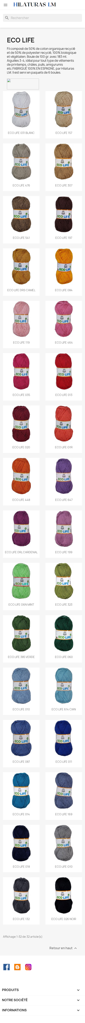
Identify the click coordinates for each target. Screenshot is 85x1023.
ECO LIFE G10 (64, 866)
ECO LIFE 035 (21, 395)
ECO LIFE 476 (21, 185)
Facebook (6, 967)
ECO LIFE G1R (64, 447)
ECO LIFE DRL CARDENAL (21, 552)
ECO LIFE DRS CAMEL (21, 290)
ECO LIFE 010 (21, 709)
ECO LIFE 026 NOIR (63, 919)
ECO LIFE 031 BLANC (21, 133)
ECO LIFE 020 (21, 447)
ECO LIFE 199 (63, 552)
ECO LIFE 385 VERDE (21, 657)
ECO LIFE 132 (21, 919)
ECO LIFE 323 (63, 604)
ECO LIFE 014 (21, 814)
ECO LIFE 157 (64, 133)
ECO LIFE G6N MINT (21, 604)
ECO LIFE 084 (64, 290)
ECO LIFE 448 (21, 500)
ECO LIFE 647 (64, 500)
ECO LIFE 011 (64, 762)
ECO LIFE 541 (21, 238)
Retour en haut (63, 948)
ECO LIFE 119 (21, 342)
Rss (17, 967)
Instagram (28, 967)
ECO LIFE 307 (63, 185)
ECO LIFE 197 (63, 238)
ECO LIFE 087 (21, 762)
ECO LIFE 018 (21, 866)
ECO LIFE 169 (63, 814)
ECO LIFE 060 (64, 657)
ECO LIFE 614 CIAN (64, 709)
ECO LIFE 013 (63, 395)
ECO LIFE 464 (64, 342)
